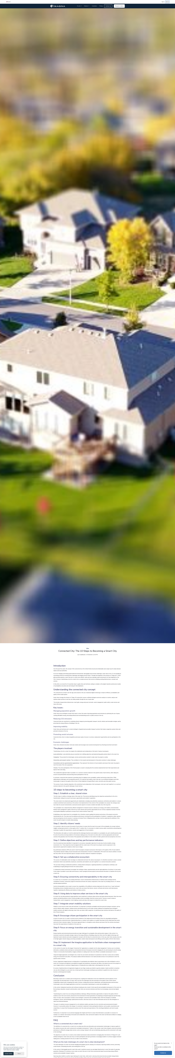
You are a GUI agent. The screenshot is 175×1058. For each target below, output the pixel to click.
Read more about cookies (13, 1050)
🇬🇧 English (8, 1)
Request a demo (119, 6)
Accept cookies (8, 1053)
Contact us (108, 6)
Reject (19, 1053)
